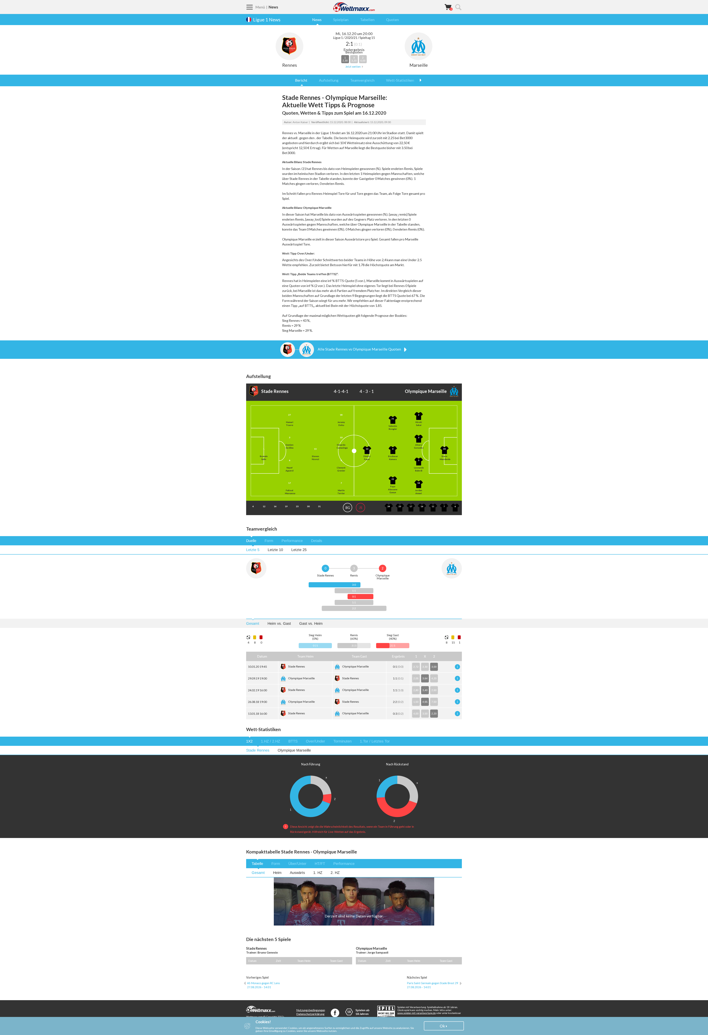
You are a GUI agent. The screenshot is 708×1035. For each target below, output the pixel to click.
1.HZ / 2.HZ (270, 741)
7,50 (434, 701)
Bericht (301, 80)
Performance (292, 541)
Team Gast (336, 960)
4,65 (425, 701)
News (317, 19)
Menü (260, 7)
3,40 (425, 690)
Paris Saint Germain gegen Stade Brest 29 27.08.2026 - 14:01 (432, 985)
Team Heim (303, 960)
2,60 (434, 690)
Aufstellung (329, 80)
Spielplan (340, 19)
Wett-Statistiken (400, 80)
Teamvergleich (362, 80)
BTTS (293, 741)
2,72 (416, 666)
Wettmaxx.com (354, 7)
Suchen (458, 7)
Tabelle (257, 864)
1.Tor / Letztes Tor (375, 741)
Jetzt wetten (353, 66)
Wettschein (448, 6)
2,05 (416, 678)
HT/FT (320, 864)
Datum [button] (262, 656)
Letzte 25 (299, 550)
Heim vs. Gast (279, 623)
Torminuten (342, 741)
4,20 (434, 678)
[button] (305, 656)
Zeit (278, 960)
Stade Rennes (257, 750)
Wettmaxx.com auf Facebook (335, 1012)
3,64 (425, 678)
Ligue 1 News (266, 19)
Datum (252, 960)
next (418, 80)
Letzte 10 (275, 550)
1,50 (416, 701)
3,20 (354, 59)
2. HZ (335, 873)
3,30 (425, 666)
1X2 (249, 741)
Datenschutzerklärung (310, 1014)
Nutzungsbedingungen (310, 1010)
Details (316, 541)
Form (269, 541)
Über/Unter (297, 864)
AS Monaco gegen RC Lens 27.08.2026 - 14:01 (263, 985)
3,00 (434, 666)
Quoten (392, 19)
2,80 (416, 690)
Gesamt (252, 623)
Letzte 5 (252, 550)
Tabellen (367, 19)
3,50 (425, 713)
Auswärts (297, 873)
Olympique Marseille (294, 750)
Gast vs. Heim (311, 623)
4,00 (362, 59)
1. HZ (317, 873)
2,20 (434, 713)
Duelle (251, 541)
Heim (277, 873)
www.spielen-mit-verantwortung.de (416, 1013)
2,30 (345, 59)
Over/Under (315, 741)
